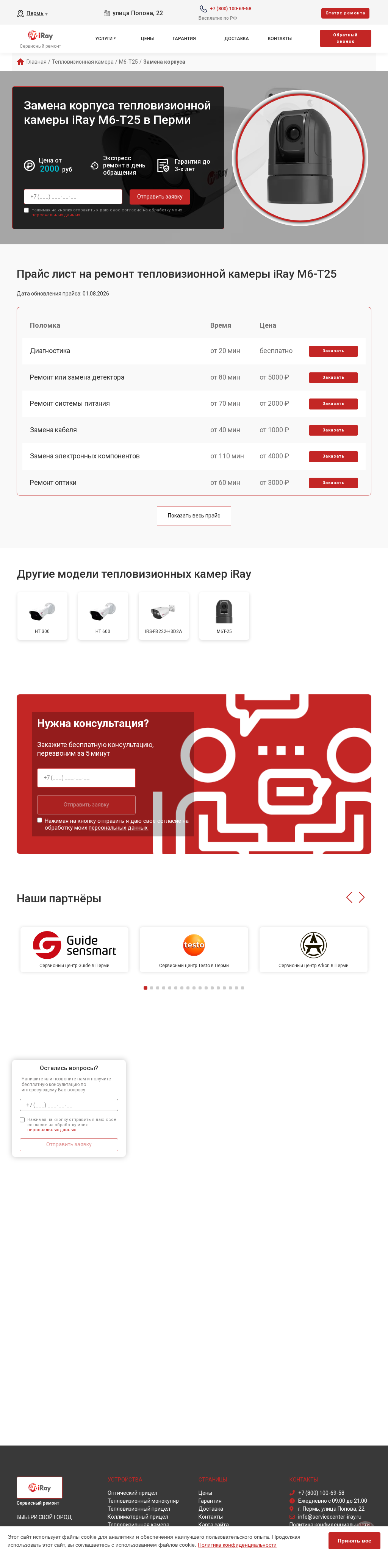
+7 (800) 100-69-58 (230, 8)
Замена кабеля (53, 430)
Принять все (354, 1541)
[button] (349, 897)
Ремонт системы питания (70, 403)
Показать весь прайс (194, 516)
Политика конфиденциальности (237, 1545)
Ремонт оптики (53, 482)
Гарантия (184, 38)
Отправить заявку (160, 197)
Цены (147, 38)
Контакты (280, 38)
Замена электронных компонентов (85, 456)
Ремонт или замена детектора (77, 377)
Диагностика (50, 351)
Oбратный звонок (345, 38)
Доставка (236, 38)
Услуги (104, 38)
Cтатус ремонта (345, 13)
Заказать (333, 351)
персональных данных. (56, 215)
